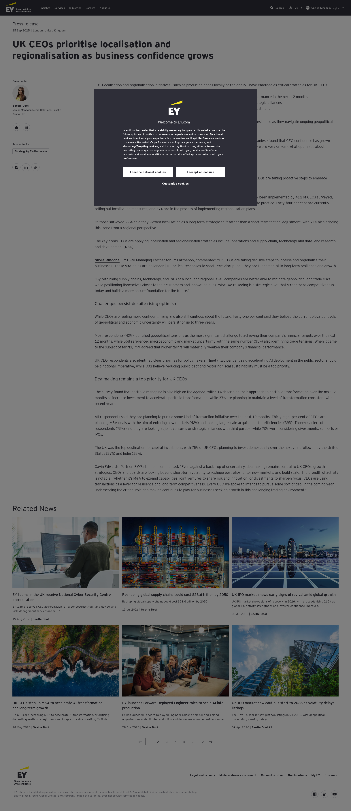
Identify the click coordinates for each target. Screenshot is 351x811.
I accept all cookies (200, 172)
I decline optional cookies (148, 172)
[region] (175, 147)
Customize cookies (175, 183)
